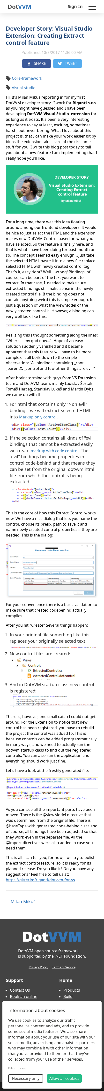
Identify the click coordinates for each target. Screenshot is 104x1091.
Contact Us (20, 990)
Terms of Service (63, 967)
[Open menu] (92, 6)
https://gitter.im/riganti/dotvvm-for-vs (40, 880)
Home (65, 980)
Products (71, 990)
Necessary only (25, 1078)
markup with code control (54, 450)
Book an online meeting (23, 999)
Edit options (17, 1068)
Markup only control (38, 417)
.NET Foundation (70, 956)
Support (14, 980)
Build (68, 996)
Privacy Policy (38, 967)
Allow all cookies (64, 1078)
